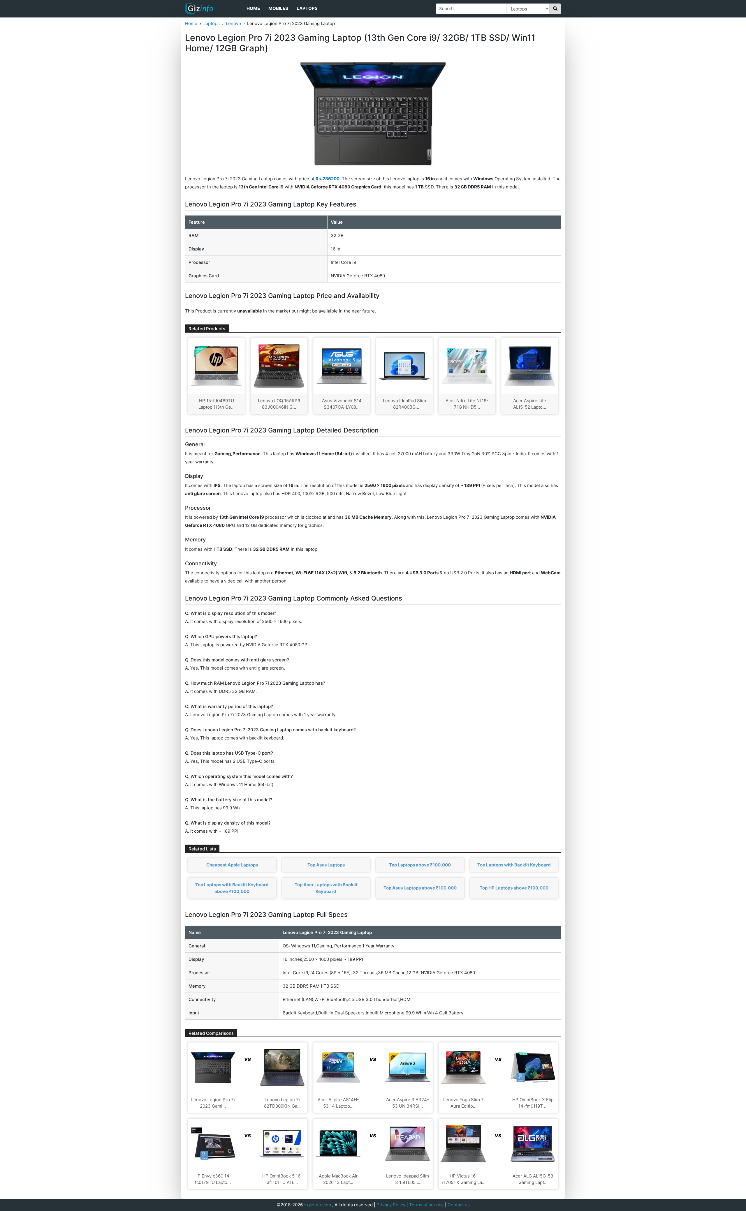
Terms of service (426, 1205)
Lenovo (233, 23)
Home (253, 8)
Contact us (459, 1205)
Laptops (307, 8)
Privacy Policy (390, 1205)
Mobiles (278, 8)
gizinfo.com (319, 1205)
